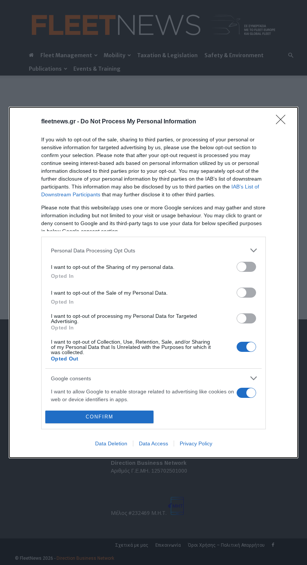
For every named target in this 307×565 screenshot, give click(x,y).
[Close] (283, 122)
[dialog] (153, 282)
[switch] (246, 267)
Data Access (153, 443)
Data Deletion (111, 443)
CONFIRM (99, 417)
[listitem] (153, 250)
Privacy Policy (196, 443)
